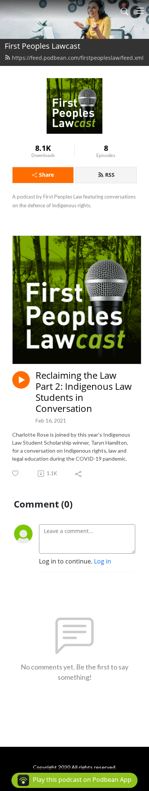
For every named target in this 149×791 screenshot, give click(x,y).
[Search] (124, 10)
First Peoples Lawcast (42, 46)
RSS (110, 174)
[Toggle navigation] (140, 10)
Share (46, 174)
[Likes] (15, 473)
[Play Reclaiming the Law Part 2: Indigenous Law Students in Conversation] (21, 380)
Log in (102, 561)
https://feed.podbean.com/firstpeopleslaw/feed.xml (78, 57)
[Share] (78, 473)
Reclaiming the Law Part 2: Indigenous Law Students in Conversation (84, 392)
